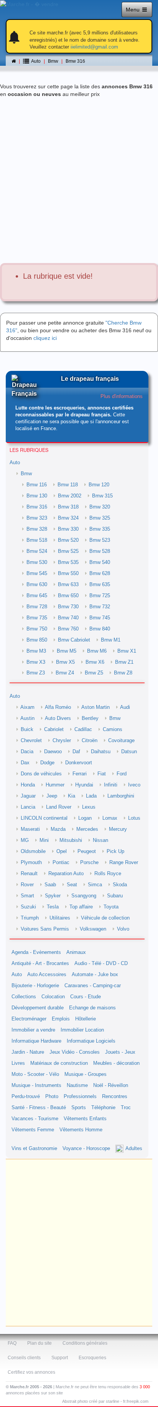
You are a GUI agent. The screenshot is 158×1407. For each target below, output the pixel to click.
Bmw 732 (99, 606)
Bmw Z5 (94, 673)
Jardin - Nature (28, 1052)
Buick (27, 729)
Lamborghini (120, 796)
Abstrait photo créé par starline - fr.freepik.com (105, 1401)
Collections (24, 996)
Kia (71, 796)
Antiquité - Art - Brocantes (40, 963)
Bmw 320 (99, 507)
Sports (78, 1107)
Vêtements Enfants (85, 1118)
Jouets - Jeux (120, 1052)
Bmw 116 (36, 484)
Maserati (30, 829)
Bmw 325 (99, 518)
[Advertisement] (79, 180)
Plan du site (39, 1343)
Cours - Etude (85, 996)
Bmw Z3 (35, 673)
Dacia (27, 751)
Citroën (89, 740)
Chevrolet (31, 740)
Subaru (115, 895)
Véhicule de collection (105, 918)
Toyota (111, 907)
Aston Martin (95, 707)
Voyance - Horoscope (86, 1148)
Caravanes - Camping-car (92, 985)
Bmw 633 (68, 584)
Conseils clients (24, 1357)
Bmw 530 (36, 562)
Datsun (129, 751)
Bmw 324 (68, 518)
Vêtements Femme (33, 1129)
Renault (29, 873)
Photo (51, 1096)
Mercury (118, 829)
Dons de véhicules (41, 774)
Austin (27, 718)
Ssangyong (83, 895)
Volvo (123, 929)
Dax (25, 762)
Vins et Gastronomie (34, 1148)
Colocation (53, 996)
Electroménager (29, 1019)
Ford (122, 774)
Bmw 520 (68, 540)
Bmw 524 (36, 551)
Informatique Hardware (36, 1041)
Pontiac (61, 862)
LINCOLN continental (44, 818)
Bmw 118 (68, 484)
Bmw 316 (75, 61)
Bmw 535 (68, 562)
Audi (125, 707)
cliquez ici (45, 338)
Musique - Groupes (85, 1074)
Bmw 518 (36, 540)
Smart (27, 895)
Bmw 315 (102, 496)
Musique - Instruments (36, 1085)
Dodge (47, 762)
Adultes (133, 1148)
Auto (15, 462)
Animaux (76, 952)
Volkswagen (93, 929)
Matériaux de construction (59, 1063)
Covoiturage (121, 740)
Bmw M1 (110, 640)
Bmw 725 (99, 595)
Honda (28, 785)
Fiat (101, 774)
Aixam (27, 707)
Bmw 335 (99, 529)
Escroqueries (92, 1357)
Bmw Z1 (124, 662)
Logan (85, 818)
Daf (76, 751)
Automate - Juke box (95, 974)
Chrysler (62, 740)
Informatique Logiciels (91, 1041)
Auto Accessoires (46, 974)
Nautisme (77, 1085)
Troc (126, 1107)
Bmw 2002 (69, 496)
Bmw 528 (99, 551)
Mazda (58, 829)
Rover (27, 884)
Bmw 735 (36, 618)
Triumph (30, 918)
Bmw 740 (68, 618)
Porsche (89, 862)
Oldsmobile (33, 851)
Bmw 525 (68, 551)
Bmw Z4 (65, 673)
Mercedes (87, 829)
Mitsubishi (70, 840)
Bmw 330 (68, 529)
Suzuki (28, 907)
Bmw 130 (36, 496)
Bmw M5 (66, 651)
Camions (112, 729)
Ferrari (79, 774)
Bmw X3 (35, 662)
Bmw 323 (36, 518)
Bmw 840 (99, 629)
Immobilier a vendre (33, 1030)
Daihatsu (100, 751)
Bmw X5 (65, 662)
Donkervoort (78, 762)
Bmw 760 (68, 629)
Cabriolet (54, 729)
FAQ (12, 1343)
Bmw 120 (99, 484)
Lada (91, 796)
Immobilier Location (82, 1030)
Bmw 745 (99, 618)
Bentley (90, 718)
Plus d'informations (121, 396)
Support (59, 1357)
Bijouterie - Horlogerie (35, 985)
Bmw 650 (68, 595)
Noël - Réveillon (110, 1085)
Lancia (28, 807)
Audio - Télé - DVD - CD (101, 963)
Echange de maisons (92, 1008)
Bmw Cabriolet (74, 640)
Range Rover (123, 862)
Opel (61, 851)
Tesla (53, 907)
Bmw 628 (99, 573)
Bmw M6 (97, 651)
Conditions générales (85, 1343)
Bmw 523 (99, 540)
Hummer (55, 785)
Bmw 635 (99, 584)
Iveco (134, 785)
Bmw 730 (68, 606)
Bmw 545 (36, 573)
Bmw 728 (36, 606)
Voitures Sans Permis (45, 929)
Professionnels (80, 1096)
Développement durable (38, 1008)
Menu (133, 9)
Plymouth (31, 862)
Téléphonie (103, 1107)
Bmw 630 (36, 584)
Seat (72, 884)
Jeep (51, 796)
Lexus (88, 807)
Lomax (109, 818)
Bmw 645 (36, 595)
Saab (50, 884)
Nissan (100, 840)
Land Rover (58, 807)
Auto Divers (58, 718)
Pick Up (115, 851)
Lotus (134, 818)
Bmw (53, 61)
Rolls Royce (107, 873)
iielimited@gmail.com (94, 47)
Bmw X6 (95, 662)
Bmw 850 (36, 640)
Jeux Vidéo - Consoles (74, 1052)
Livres (18, 1063)
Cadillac (83, 729)
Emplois (61, 1019)
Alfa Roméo (58, 707)
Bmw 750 (36, 629)
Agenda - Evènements (36, 952)
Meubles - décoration (116, 1063)
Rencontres (114, 1096)
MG (25, 840)
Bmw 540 (99, 562)
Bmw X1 (126, 651)
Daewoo (53, 751)
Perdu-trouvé (26, 1096)
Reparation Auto (66, 873)
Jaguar (28, 796)
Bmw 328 (36, 529)
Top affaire (81, 907)
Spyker (53, 895)
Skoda (120, 884)
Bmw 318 (68, 507)
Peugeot (86, 851)
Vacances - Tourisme (35, 1118)
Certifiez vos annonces (31, 1372)
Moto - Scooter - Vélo (35, 1074)
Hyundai (84, 785)
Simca (95, 884)
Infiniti (110, 785)
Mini (44, 840)
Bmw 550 (68, 573)
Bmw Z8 (123, 673)
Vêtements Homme (80, 1129)
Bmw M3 (36, 651)
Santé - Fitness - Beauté (39, 1107)
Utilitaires (59, 918)
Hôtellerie (85, 1019)
